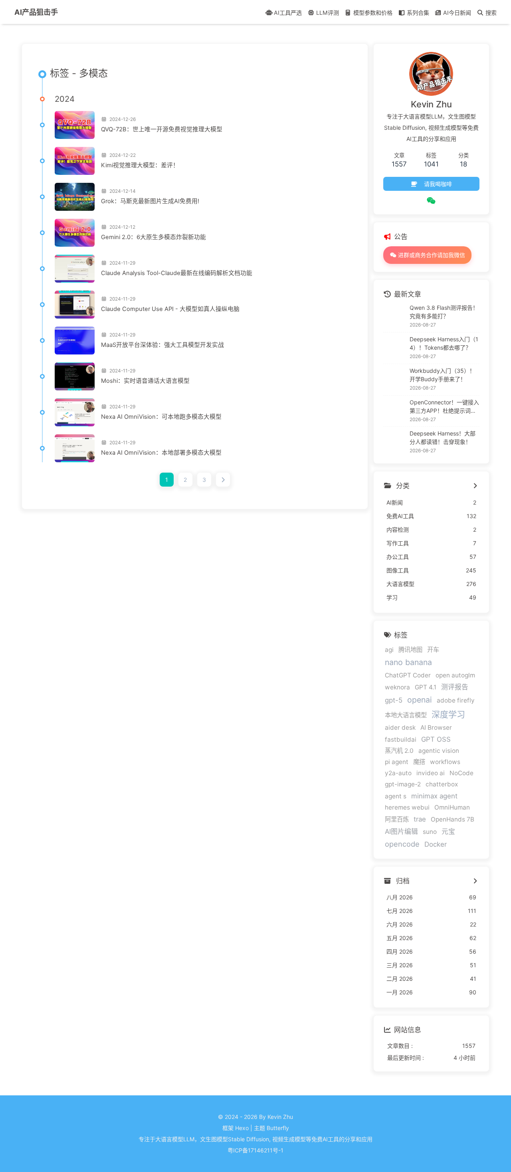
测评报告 (454, 687)
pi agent (396, 762)
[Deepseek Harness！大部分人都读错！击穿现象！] (394, 442)
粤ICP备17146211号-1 (255, 1150)
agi (389, 649)
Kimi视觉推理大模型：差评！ (140, 165)
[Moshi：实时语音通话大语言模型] (75, 376)
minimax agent (434, 796)
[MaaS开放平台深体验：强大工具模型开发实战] (75, 340)
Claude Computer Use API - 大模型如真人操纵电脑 (170, 309)
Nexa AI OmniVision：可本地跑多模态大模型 (161, 416)
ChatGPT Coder (408, 675)
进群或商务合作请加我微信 (430, 254)
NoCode (461, 773)
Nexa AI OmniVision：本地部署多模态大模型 (161, 452)
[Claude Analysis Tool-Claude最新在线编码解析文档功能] (75, 269)
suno (430, 831)
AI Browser (436, 727)
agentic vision (438, 750)
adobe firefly (456, 700)
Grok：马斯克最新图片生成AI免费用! (150, 201)
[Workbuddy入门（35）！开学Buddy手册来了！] (394, 379)
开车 (433, 649)
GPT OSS (436, 739)
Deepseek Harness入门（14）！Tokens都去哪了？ (444, 343)
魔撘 (419, 762)
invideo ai (430, 773)
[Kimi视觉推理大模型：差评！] (75, 161)
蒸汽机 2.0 (399, 750)
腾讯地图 (410, 649)
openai (419, 700)
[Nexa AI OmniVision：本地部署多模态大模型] (75, 448)
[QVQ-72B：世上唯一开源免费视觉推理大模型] (75, 125)
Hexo (242, 1127)
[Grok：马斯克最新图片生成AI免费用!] (75, 197)
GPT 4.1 (425, 687)
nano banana (408, 662)
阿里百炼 (397, 819)
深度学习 (448, 714)
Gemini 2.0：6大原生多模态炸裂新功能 (153, 237)
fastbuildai (400, 739)
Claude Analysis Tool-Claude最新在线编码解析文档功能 (176, 273)
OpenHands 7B (452, 819)
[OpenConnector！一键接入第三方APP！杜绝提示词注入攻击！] (394, 411)
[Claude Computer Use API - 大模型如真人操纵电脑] (75, 305)
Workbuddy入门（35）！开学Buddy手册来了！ (442, 374)
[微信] (431, 201)
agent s (395, 796)
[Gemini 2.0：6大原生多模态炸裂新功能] (75, 233)
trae (420, 819)
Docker (435, 844)
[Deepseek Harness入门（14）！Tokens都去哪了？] (394, 348)
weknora (397, 687)
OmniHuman (452, 807)
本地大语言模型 (406, 715)
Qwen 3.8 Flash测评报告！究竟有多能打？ (444, 311)
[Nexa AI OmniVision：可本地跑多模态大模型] (75, 412)
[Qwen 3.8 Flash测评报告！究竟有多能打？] (394, 316)
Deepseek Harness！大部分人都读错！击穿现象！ (442, 437)
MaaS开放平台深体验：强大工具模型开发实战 (162, 344)
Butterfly (278, 1127)
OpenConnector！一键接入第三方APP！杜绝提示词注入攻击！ (444, 407)
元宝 (448, 831)
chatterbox (442, 784)
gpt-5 (393, 700)
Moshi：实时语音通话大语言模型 (145, 380)
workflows (445, 762)
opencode (402, 843)
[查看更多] (475, 486)
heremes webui (407, 807)
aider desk (400, 727)
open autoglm (455, 675)
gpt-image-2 (403, 784)
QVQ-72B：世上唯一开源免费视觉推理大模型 (161, 129)
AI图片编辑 (401, 831)
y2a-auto (398, 773)
